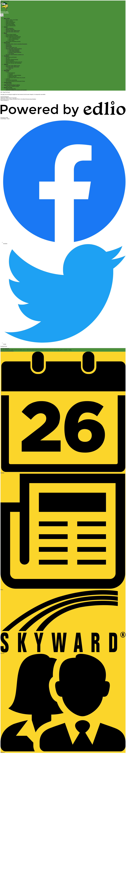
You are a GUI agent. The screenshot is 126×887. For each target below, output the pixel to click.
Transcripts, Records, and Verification (13, 63)
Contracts (8, 78)
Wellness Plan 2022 (12, 76)
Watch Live (10, 67)
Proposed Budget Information (12, 35)
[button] (6, 18)
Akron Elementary (9, 28)
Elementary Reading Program (12, 59)
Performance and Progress (11, 57)
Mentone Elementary (10, 29)
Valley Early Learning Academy (12, 86)
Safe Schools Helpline (10, 24)
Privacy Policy (11, 40)
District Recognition (10, 23)
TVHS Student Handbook (13, 49)
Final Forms (8, 69)
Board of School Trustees (11, 34)
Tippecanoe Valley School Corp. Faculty (16, 77)
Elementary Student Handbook (14, 52)
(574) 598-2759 (23, 99)
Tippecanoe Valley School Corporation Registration (16, 43)
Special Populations (10, 60)
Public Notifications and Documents (13, 36)
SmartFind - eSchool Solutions (14, 75)
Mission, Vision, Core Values (12, 19)
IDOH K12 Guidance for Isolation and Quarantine (16, 90)
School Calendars (9, 20)
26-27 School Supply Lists (11, 47)
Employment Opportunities (11, 79)
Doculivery (10, 74)
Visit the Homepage (5, 96)
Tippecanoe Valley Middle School (13, 30)
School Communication (11, 25)
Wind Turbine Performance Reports (13, 41)
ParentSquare (8, 45)
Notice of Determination (13, 39)
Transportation (9, 83)
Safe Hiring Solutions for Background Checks (15, 81)
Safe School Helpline (31, 99)
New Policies (11, 53)
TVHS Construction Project (14, 37)
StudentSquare (9, 46)
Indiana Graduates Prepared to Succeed (14, 61)
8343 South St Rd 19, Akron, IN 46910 (9, 99)
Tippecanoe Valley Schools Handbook (14, 48)
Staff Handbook (11, 72)
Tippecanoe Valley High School (12, 31)
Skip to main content (5, 1)
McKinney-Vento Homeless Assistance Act (15, 54)
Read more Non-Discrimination (7, 351)
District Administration (10, 22)
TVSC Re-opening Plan (11, 88)
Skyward (8, 58)
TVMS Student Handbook (13, 51)
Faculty (7, 71)
